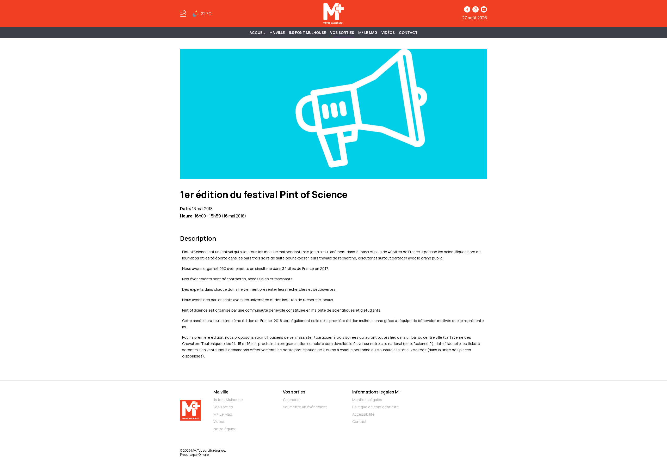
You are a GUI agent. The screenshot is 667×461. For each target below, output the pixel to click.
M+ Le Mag (367, 32)
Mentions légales (367, 399)
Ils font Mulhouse (228, 399)
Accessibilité (363, 414)
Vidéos (388, 32)
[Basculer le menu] (183, 13)
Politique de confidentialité (375, 406)
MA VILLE (277, 32)
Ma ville (220, 392)
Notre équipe (225, 428)
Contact (408, 32)
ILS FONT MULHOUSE (307, 32)
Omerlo (204, 454)
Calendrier (292, 399)
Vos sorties (342, 32)
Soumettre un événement (305, 406)
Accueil (257, 32)
